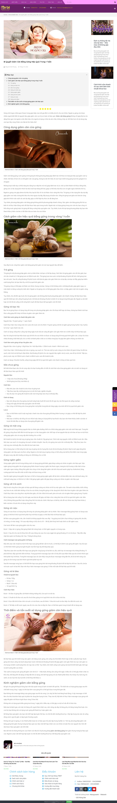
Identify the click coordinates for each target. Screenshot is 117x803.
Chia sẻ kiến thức (13, 14)
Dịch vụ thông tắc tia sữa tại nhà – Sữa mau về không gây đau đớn (102, 44)
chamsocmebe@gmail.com (65, 7)
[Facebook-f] (77, 789)
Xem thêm (6, 768)
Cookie (53, 801)
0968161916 (34, 7)
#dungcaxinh (94, 794)
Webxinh (103, 794)
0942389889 (42, 7)
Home (5, 14)
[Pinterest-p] (81, 789)
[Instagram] (85, 789)
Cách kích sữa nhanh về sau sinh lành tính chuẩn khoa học (102, 86)
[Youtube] (94, 789)
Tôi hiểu (69, 801)
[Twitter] (90, 789)
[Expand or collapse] (87, 74)
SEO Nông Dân (81, 797)
